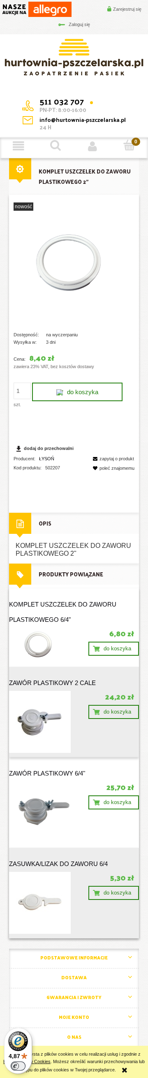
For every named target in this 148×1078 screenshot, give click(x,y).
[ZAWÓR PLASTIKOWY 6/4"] (41, 812)
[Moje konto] (92, 146)
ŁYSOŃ (46, 458)
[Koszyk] (129, 145)
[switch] (18, 1066)
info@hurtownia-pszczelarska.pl (82, 119)
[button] (18, 146)
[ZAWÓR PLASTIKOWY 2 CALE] (41, 722)
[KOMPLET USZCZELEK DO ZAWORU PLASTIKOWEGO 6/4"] (41, 645)
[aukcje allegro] (37, 8)
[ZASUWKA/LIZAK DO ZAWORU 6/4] (41, 903)
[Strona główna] (74, 57)
